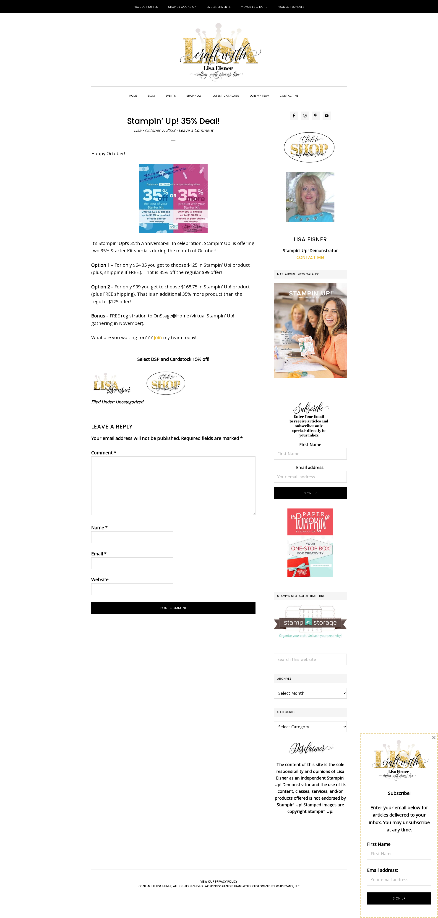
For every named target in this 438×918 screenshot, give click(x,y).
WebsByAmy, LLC (288, 886)
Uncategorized (129, 401)
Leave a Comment (196, 130)
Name (99, 527)
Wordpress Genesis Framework (228, 886)
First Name (310, 444)
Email (99, 554)
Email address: (310, 467)
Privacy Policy (226, 881)
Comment (103, 453)
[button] (308, 92)
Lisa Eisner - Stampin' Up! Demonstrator (219, 53)
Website (100, 579)
